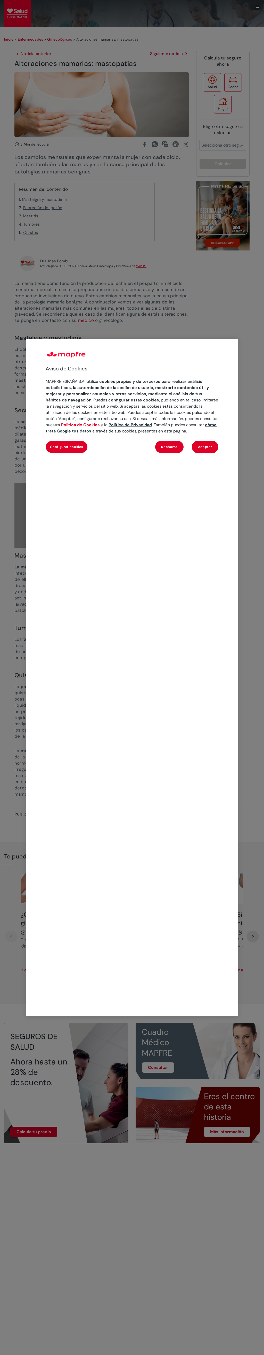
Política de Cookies (80, 425)
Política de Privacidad (130, 425)
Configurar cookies (66, 447)
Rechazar (169, 447)
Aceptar (205, 447)
